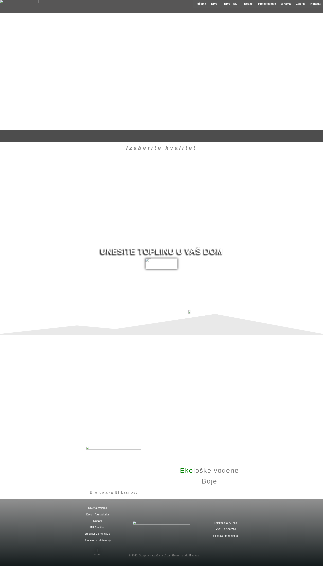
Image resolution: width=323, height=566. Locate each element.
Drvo (214, 3)
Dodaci (248, 3)
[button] (215, 4)
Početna (200, 3)
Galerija (300, 3)
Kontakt (315, 3)
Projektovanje (267, 3)
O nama (286, 3)
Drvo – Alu (230, 3)
